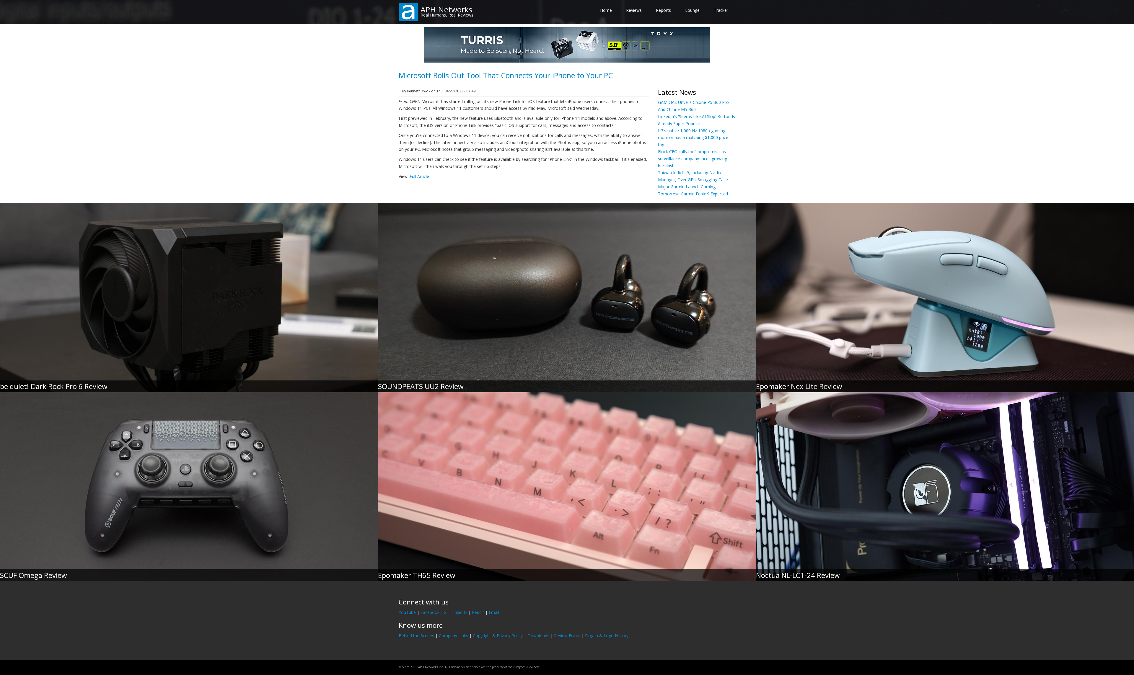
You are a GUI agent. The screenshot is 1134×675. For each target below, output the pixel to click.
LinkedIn (459, 612)
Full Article (419, 176)
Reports (663, 10)
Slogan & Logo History (606, 635)
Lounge (692, 10)
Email (494, 612)
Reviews (634, 10)
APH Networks (446, 9)
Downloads (538, 635)
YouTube (407, 612)
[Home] (408, 11)
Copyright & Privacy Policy (498, 635)
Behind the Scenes (416, 635)
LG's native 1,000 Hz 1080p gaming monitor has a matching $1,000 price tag (693, 138)
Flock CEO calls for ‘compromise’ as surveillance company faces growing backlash (692, 159)
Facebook (430, 612)
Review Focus (567, 635)
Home (606, 10)
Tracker (721, 10)
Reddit (478, 612)
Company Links (453, 635)
